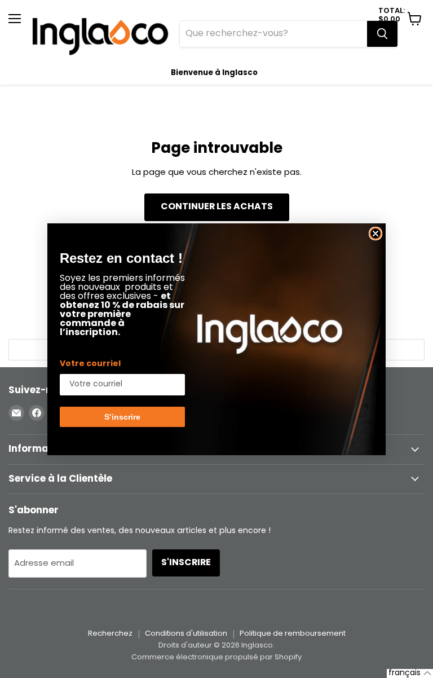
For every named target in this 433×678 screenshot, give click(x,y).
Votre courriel (90, 364)
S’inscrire (122, 416)
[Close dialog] (375, 233)
